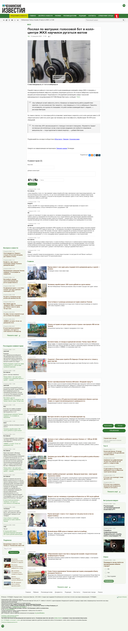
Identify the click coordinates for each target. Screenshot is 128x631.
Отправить (32, 184)
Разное (100, 592)
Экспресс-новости (45, 15)
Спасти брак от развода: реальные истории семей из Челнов (11, 520)
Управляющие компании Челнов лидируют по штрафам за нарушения (13, 416)
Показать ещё (12, 335)
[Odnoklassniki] (9, 20)
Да (108, 569)
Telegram (66, 139)
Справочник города (105, 15)
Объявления (114, 430)
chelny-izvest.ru (58, 618)
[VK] (3, 20)
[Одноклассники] (92, 155)
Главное (33, 15)
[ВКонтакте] (90, 155)
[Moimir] (14, 20)
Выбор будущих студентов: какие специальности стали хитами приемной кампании (13, 365)
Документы (58, 592)
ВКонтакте (58, 139)
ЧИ (29, 36)
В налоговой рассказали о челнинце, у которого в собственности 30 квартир (11, 502)
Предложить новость (19, 15)
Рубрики (58, 15)
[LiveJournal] (99, 155)
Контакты (92, 15)
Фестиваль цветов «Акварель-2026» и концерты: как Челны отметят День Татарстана (13, 399)
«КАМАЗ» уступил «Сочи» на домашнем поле (11, 444)
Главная (28, 592)
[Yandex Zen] (6, 20)
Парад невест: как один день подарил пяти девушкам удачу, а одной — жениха (13, 378)
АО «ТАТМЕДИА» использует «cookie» (10, 620)
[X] (97, 155)
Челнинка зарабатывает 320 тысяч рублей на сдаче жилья (12, 430)
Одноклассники (74, 139)
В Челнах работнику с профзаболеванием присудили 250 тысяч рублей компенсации (12, 533)
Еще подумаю (112, 576)
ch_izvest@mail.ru (9, 609)
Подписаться (14, 552)
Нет (109, 572)
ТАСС (78, 97)
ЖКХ (29, 24)
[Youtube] (12, 20)
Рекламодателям (69, 15)
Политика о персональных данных (10, 615)
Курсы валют (108, 425)
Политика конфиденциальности (9, 622)
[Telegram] (17, 20)
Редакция (82, 15)
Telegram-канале (61, 148)
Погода (120, 425)
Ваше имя (30, 164)
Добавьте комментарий (33, 170)
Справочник (89, 592)
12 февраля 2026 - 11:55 (38, 36)
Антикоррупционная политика (8, 616)
